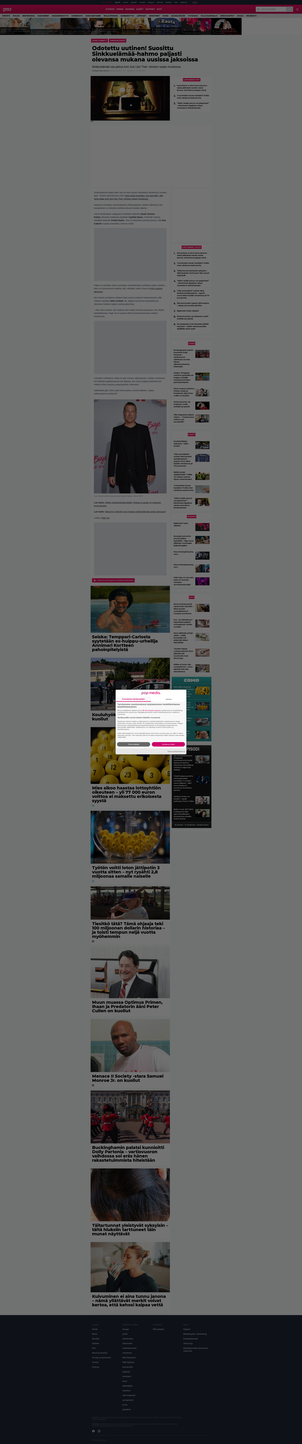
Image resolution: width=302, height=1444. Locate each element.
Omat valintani (133, 744)
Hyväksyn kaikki (168, 744)
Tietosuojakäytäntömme (176, 751)
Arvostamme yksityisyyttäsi (133, 699)
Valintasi (169, 699)
